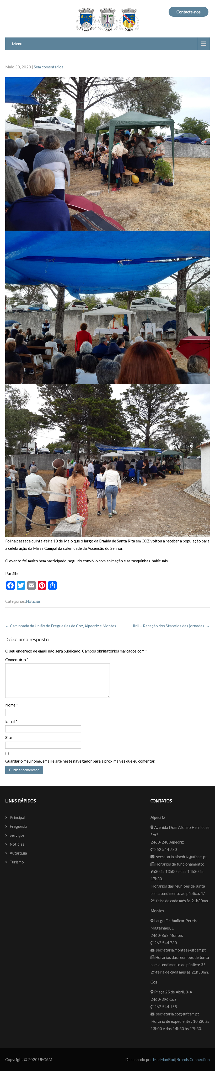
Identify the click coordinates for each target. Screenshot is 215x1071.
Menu (17, 43)
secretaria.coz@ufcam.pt (177, 1014)
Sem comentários (48, 66)
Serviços (17, 835)
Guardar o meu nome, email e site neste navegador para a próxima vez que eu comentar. (80, 761)
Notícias (33, 601)
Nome (11, 705)
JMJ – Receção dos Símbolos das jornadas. (171, 625)
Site (8, 737)
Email (11, 721)
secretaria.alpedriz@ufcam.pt (181, 856)
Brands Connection (193, 1059)
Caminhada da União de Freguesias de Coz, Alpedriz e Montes (60, 625)
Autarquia (18, 853)
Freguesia (18, 826)
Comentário (17, 659)
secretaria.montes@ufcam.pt (181, 950)
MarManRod (164, 1059)
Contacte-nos (188, 11)
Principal (17, 817)
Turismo (17, 862)
